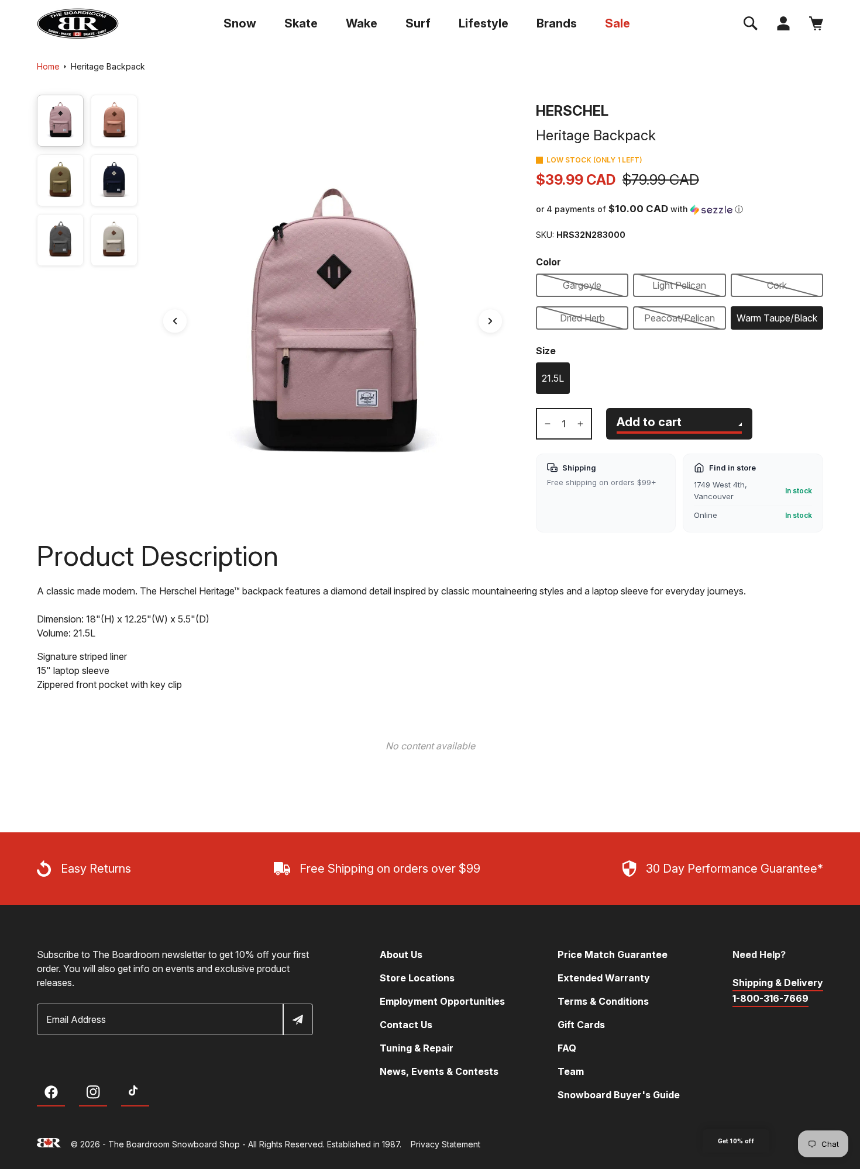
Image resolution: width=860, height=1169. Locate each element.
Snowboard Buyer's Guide (619, 1095)
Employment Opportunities (442, 1001)
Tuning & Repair (416, 1048)
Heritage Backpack (108, 66)
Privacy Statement (445, 1144)
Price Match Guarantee (613, 954)
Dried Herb (582, 318)
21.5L (553, 378)
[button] (751, 23)
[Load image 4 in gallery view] (114, 180)
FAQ (567, 1048)
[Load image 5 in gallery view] (60, 240)
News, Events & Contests (439, 1071)
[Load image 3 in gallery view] (60, 180)
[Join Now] (297, 1019)
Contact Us (406, 1024)
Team (571, 1071)
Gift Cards (581, 1024)
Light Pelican (679, 285)
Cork (777, 285)
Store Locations (417, 978)
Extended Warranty (604, 978)
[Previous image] (175, 321)
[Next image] (490, 321)
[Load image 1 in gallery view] (60, 121)
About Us (401, 954)
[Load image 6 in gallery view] (114, 240)
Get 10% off (736, 1140)
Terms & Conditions (603, 1001)
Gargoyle (582, 285)
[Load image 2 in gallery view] (114, 121)
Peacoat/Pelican (679, 318)
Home (48, 66)
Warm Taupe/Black (777, 318)
